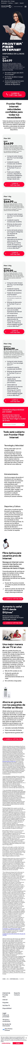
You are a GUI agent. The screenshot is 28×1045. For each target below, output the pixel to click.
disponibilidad (14, 979)
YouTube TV (6, 1005)
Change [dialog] (13, 1)
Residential (4, 3)
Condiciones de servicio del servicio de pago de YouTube (13, 934)
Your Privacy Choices (8, 1029)
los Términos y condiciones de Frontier (11, 928)
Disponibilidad (6, 1008)
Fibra (4, 997)
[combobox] (12, 424)
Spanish (22, 3)
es (7, 979)
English (16, 3)
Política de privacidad (5, 1016)
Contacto (17, 995)
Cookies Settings (6, 1043)
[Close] (26, 1038)
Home (4, 979)
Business (10, 3)
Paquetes (5, 1002)
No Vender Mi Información (6, 1025)
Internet (4, 1000)
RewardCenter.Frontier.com (9, 761)
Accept (18, 1043)
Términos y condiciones (6, 1020)
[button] (23, 425)
